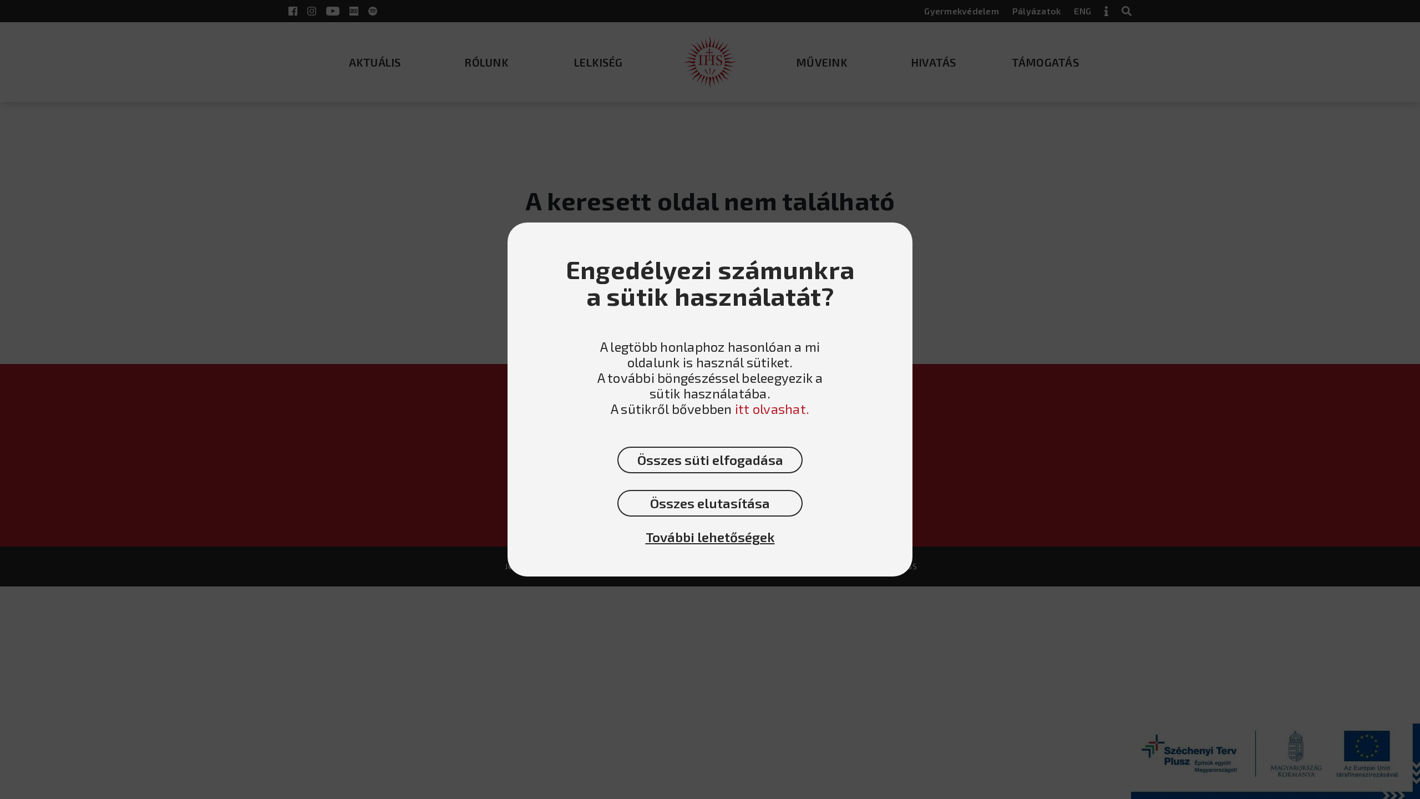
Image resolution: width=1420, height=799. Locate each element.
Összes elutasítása (710, 503)
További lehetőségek (710, 537)
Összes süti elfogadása (710, 460)
